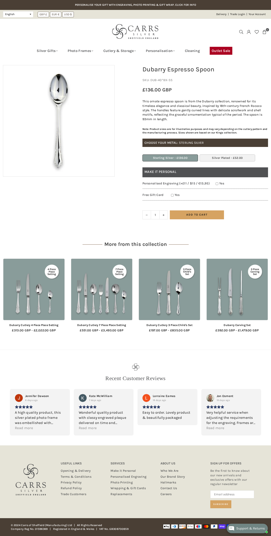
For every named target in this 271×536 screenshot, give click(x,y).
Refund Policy (71, 488)
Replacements (121, 494)
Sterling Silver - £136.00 (170, 158)
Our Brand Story (172, 476)
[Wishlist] (257, 31)
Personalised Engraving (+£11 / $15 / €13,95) (176, 183)
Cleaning (192, 51)
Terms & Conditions (76, 476)
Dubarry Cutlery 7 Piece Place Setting (101, 325)
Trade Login (238, 14)
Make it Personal (123, 471)
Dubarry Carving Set (237, 325)
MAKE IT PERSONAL (160, 172)
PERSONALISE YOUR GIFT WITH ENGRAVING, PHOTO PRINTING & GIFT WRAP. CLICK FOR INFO (135, 5)
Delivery (221, 14)
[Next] (261, 298)
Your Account (257, 14)
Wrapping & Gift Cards (128, 488)
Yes (221, 183)
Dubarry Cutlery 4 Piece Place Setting (34, 325)
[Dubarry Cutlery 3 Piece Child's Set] (169, 289)
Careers (166, 494)
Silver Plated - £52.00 (227, 158)
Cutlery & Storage (118, 51)
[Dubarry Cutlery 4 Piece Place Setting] (34, 289)
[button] (264, 31)
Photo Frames (79, 51)
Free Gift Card (152, 195)
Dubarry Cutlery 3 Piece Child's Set (169, 325)
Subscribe (220, 504)
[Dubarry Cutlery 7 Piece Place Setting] (102, 289)
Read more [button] (24, 428)
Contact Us (168, 488)
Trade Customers (73, 494)
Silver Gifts (46, 51)
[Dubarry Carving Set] (237, 289)
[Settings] (249, 31)
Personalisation (159, 51)
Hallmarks (168, 482)
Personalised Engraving (128, 476)
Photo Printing (122, 482)
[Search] (241, 31)
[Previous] (9, 298)
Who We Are (169, 471)
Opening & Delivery (76, 471)
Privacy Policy (71, 482)
